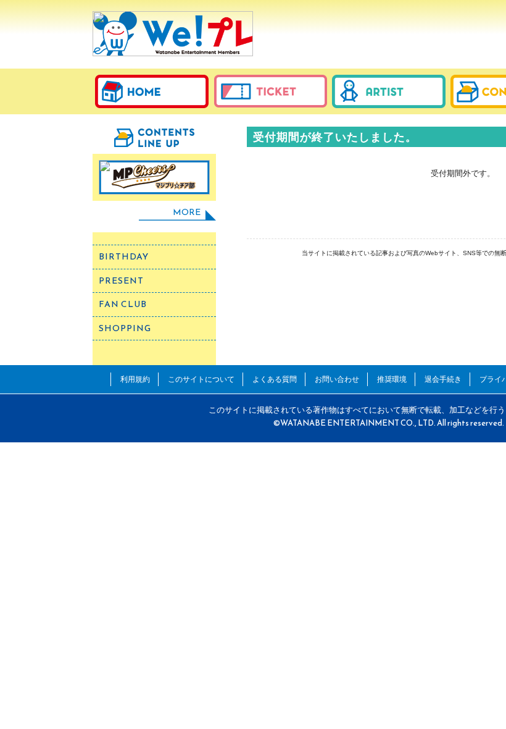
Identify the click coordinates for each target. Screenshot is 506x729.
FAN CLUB (123, 304)
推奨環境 (392, 379)
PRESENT (121, 280)
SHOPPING (125, 328)
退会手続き (443, 379)
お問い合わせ (337, 379)
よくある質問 (274, 379)
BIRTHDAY (124, 256)
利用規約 (135, 379)
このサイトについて (201, 379)
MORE (187, 212)
